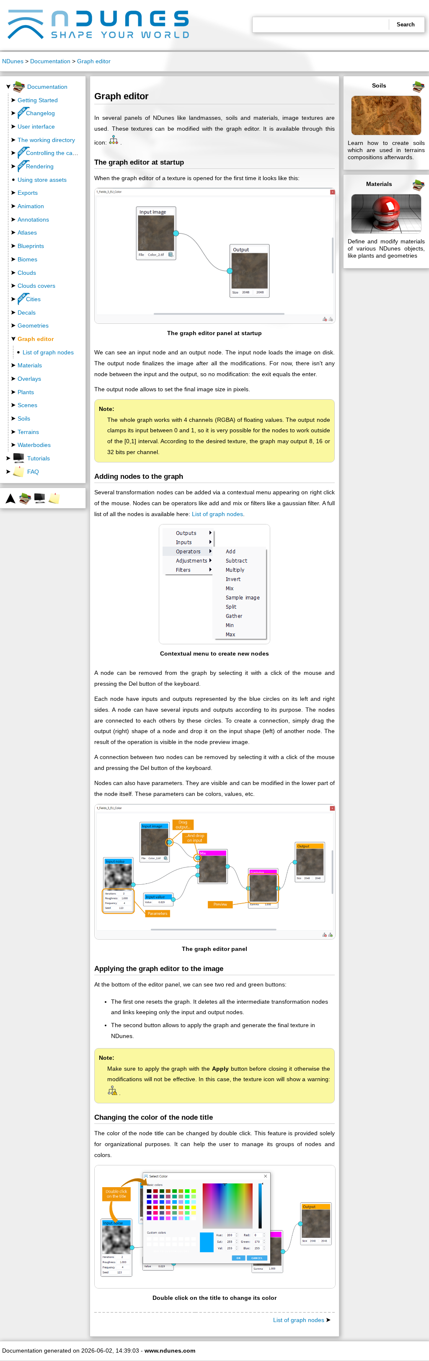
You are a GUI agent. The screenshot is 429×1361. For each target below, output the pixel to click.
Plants (26, 392)
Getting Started (38, 100)
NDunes (12, 61)
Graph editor (94, 61)
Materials (30, 365)
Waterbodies (34, 445)
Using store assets (42, 179)
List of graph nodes (48, 352)
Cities (33, 299)
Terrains (28, 432)
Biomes (27, 259)
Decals (27, 312)
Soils (24, 418)
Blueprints (31, 246)
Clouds (27, 272)
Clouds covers (36, 285)
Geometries (33, 325)
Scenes (27, 405)
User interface (36, 126)
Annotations (33, 219)
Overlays (29, 378)
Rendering (40, 166)
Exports (28, 192)
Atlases (27, 232)
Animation (31, 206)
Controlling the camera (56, 153)
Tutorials (38, 458)
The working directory (46, 140)
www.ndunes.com (170, 1350)
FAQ (33, 471)
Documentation (50, 61)
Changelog (40, 113)
